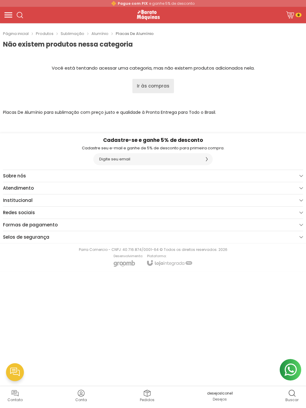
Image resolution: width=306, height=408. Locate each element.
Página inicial (16, 33)
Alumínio (99, 33)
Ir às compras (153, 86)
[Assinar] (207, 159)
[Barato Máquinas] (147, 15)
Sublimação (72, 33)
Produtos (44, 33)
